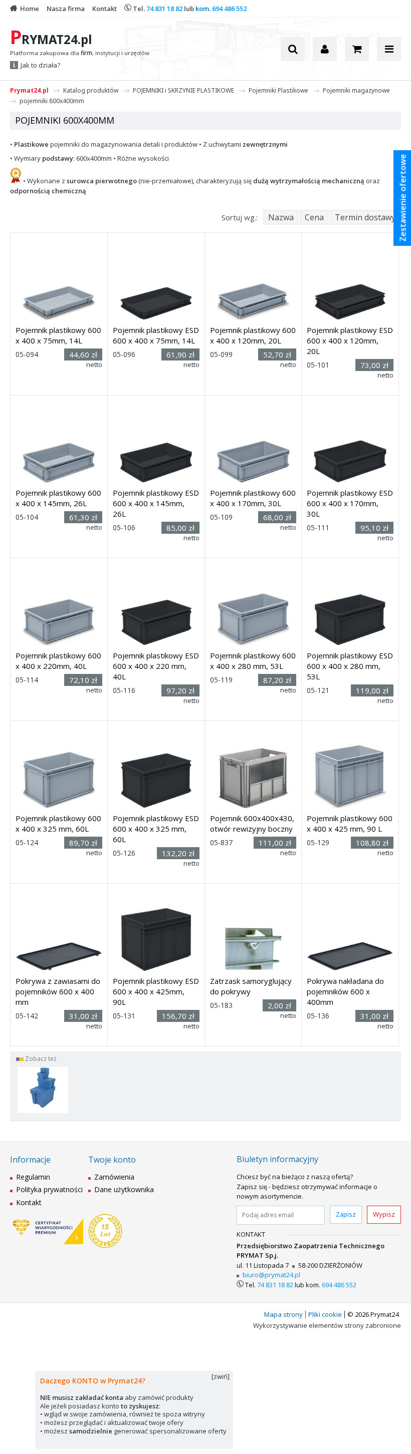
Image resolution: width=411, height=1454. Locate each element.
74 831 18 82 (164, 8)
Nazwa (281, 217)
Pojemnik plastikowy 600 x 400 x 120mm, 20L (253, 335)
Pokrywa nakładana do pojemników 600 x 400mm (345, 991)
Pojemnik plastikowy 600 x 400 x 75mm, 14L (58, 335)
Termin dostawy (365, 217)
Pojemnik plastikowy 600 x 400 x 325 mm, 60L (58, 823)
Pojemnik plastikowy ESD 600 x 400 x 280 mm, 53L (350, 665)
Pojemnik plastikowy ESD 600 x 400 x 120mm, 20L (350, 340)
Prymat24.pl (29, 90)
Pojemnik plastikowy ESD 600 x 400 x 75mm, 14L (156, 335)
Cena (314, 217)
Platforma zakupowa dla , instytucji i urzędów (79, 53)
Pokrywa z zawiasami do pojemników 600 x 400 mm (58, 991)
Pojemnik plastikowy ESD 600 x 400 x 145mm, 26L (156, 503)
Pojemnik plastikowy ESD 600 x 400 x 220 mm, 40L (156, 665)
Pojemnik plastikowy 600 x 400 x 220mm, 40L (58, 660)
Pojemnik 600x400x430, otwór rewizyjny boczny (252, 823)
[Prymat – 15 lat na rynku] (105, 1232)
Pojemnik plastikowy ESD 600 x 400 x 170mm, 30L (350, 503)
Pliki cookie (325, 1314)
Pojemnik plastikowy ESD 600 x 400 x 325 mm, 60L (156, 828)
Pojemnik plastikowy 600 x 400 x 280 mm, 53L (253, 660)
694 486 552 (229, 8)
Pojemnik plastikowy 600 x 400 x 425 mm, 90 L (349, 823)
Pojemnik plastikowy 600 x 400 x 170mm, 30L (253, 498)
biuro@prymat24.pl (271, 1274)
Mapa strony (283, 1314)
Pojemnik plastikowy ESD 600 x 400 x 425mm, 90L (156, 991)
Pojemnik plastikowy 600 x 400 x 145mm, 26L (58, 498)
